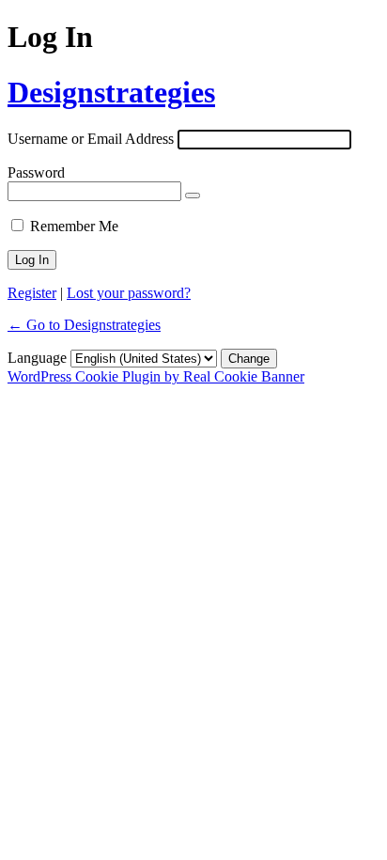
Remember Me (74, 226)
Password (36, 172)
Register (32, 293)
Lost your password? (129, 293)
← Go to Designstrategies (84, 325)
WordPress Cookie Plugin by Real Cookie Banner (156, 376)
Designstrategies (111, 92)
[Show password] (192, 195)
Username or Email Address (91, 139)
